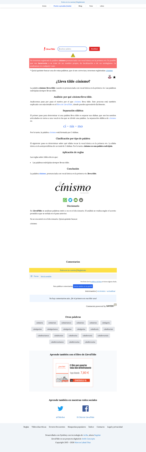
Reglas (26, 427)
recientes (101, 291)
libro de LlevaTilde (64, 104)
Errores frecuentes (57, 427)
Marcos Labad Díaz (83, 442)
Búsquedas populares (77, 427)
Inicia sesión (46, 276)
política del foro (96, 282)
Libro (102, 6)
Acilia (85, 435)
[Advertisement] (73, 26)
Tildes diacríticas (39, 427)
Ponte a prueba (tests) (62, 6)
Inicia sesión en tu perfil (83, 286)
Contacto (100, 427)
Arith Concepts (88, 439)
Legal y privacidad (115, 427)
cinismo (109, 70)
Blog (80, 6)
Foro (91, 6)
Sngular (97, 435)
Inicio (44, 6)
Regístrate (81, 270)
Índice (91, 427)
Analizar (94, 49)
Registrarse (80, 2)
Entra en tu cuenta (68, 2)
